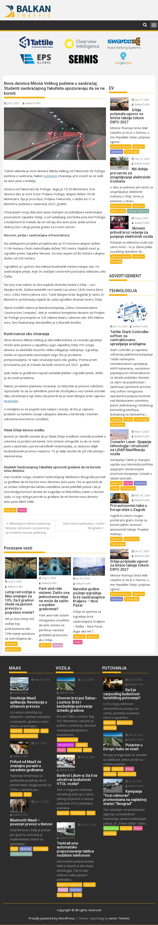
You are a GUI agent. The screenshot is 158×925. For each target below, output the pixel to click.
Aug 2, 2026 (49, 578)
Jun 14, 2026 (120, 326)
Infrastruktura (65, 744)
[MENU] (154, 25)
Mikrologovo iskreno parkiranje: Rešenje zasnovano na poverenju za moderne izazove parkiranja (28, 528)
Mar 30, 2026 (142, 495)
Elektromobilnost (120, 146)
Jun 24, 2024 (135, 735)
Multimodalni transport (24, 735)
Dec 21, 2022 (88, 824)
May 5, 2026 (141, 431)
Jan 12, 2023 (41, 801)
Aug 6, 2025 (141, 218)
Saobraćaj (116, 151)
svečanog (50, 176)
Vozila (87, 749)
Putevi (22, 510)
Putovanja (110, 727)
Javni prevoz (13, 649)
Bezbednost (111, 828)
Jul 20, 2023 (135, 781)
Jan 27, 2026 (141, 99)
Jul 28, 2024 (135, 679)
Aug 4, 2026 (15, 581)
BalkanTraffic (33, 103)
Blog (107, 768)
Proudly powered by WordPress (52, 918)
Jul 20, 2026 (82, 578)
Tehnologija (131, 151)
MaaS (44, 730)
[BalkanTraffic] (79, 71)
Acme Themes (119, 918)
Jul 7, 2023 (40, 743)
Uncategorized (127, 774)
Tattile (128, 419)
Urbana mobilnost (138, 210)
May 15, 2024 (42, 679)
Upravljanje (117, 424)
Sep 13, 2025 (142, 159)
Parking (57, 645)
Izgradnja (93, 636)
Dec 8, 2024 (88, 757)
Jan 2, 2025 (87, 679)
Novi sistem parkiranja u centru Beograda (84, 525)
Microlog (116, 261)
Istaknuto (10, 510)
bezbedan (11, 401)
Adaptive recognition (69, 884)
